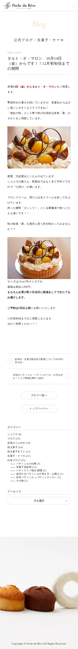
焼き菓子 (12, 447)
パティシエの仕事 (26, 463)
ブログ (11, 438)
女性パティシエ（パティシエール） (36, 477)
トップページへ (38, 408)
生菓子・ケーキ (16, 455)
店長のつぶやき (16, 442)
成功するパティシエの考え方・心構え (37, 473)
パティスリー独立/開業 (29, 470)
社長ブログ (13, 460)
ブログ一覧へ (39, 395)
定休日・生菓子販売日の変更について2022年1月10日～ (39, 361)
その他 (20, 480)
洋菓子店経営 (23, 467)
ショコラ (12, 434)
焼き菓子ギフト (16, 451)
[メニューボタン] (73, 5)
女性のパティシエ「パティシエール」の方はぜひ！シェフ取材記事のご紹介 (38, 376)
